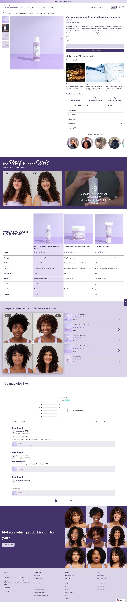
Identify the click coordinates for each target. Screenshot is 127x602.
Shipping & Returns (74, 128)
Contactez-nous (100, 575)
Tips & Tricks (72, 119)
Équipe (67, 589)
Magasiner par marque (39, 592)
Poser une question (78, 410)
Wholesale (67, 598)
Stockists (67, 587)
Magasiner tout (37, 575)
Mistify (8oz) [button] (21, 469)
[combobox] (120, 600)
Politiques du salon (101, 581)
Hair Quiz (67, 578)
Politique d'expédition (102, 584)
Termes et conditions (101, 589)
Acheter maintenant (95, 50)
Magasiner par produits (39, 589)
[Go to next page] (74, 500)
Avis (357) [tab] (15, 421)
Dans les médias (69, 592)
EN (121, 600)
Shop (10, 13)
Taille (67, 36)
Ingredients (71, 123)
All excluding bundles (21, 13)
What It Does (72, 110)
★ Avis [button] (125, 303)
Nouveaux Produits (38, 584)
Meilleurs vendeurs (38, 587)
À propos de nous (69, 575)
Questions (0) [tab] (22, 421)
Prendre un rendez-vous (70, 581)
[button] (12, 38)
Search (113, 7)
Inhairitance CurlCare (39, 578)
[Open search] (92, 421)
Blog (66, 595)
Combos (36, 581)
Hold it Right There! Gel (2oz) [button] (25, 445)
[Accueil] (11, 7)
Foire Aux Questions (101, 578)
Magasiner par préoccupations (41, 595)
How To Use (72, 114)
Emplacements (68, 584)
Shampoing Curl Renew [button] (23, 494)
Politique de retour (101, 587)
